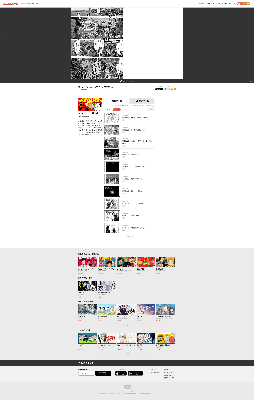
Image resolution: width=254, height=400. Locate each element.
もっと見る (129, 236)
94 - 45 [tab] (108, 109)
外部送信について (168, 375)
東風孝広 (81, 116)
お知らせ (153, 369)
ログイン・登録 (226, 3)
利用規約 (166, 369)
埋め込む (170, 89)
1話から (151, 109)
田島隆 (87, 116)
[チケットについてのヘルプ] (153, 106)
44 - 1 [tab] (116, 109)
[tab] (116, 101)
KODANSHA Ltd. (103, 393)
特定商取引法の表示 (169, 378)
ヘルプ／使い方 (155, 372)
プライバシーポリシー (170, 372)
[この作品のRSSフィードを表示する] (175, 89)
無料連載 (202, 3)
